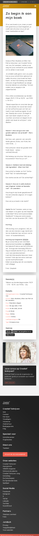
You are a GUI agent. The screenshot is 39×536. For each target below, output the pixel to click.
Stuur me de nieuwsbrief (15, 454)
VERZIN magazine (9, 469)
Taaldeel (6, 448)
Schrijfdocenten (8, 437)
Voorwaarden (8, 530)
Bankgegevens (8, 426)
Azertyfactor (7, 466)
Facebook (6, 491)
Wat (4, 412)
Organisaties (7, 440)
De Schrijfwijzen (8, 478)
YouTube (6, 503)
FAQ (4, 429)
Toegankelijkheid (9, 528)
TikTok (5, 499)
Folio (4, 517)
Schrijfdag (6, 476)
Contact (6, 414)
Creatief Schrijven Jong (11, 473)
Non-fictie (10, 335)
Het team (6, 417)
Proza (9, 331)
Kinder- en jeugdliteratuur (22, 331)
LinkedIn (6, 501)
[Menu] (35, 6)
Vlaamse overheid (9, 514)
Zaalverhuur (7, 424)
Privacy (5, 525)
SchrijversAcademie (10, 471)
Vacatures (6, 421)
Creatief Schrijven (9, 2)
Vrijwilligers (7, 419)
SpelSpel (6, 483)
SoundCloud (7, 506)
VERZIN (25, 239)
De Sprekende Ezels (10, 481)
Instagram (6, 494)
